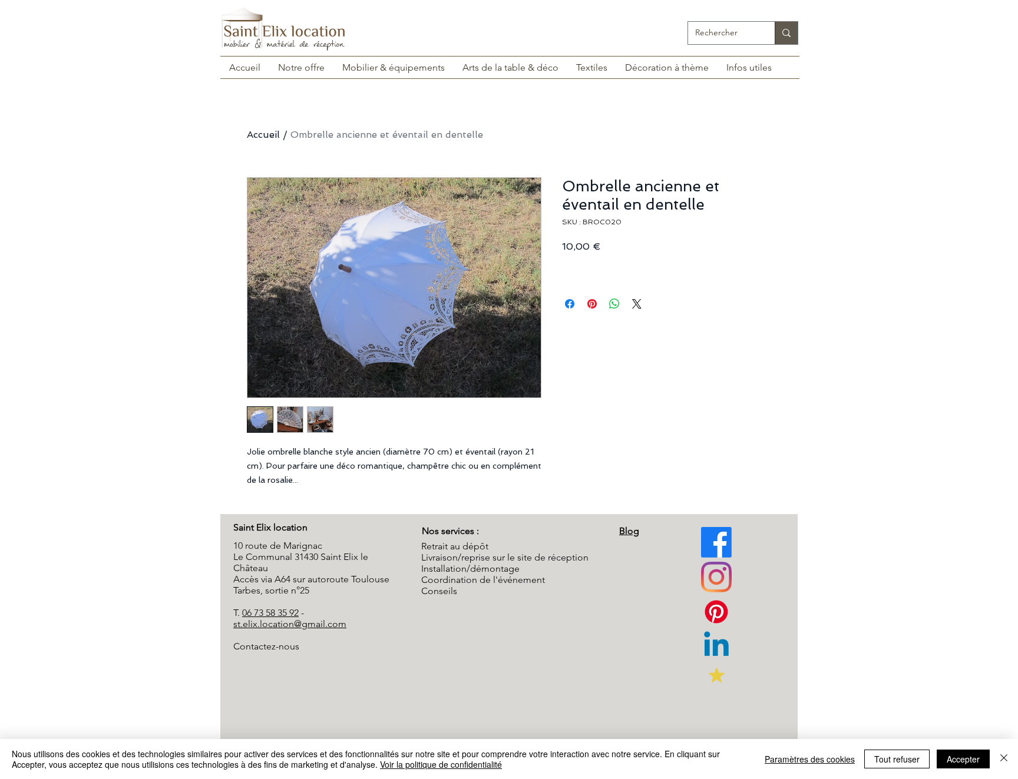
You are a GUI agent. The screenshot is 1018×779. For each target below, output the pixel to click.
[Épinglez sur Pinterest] (592, 304)
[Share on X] (637, 304)
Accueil (263, 134)
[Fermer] (1004, 759)
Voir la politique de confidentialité (441, 764)
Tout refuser (897, 759)
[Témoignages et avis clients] (716, 674)
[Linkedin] (716, 646)
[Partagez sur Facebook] (570, 304)
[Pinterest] (716, 577)
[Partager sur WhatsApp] (614, 304)
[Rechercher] (786, 33)
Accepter (963, 759)
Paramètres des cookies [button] (810, 759)
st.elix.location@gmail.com (289, 623)
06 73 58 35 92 (270, 612)
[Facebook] (716, 542)
